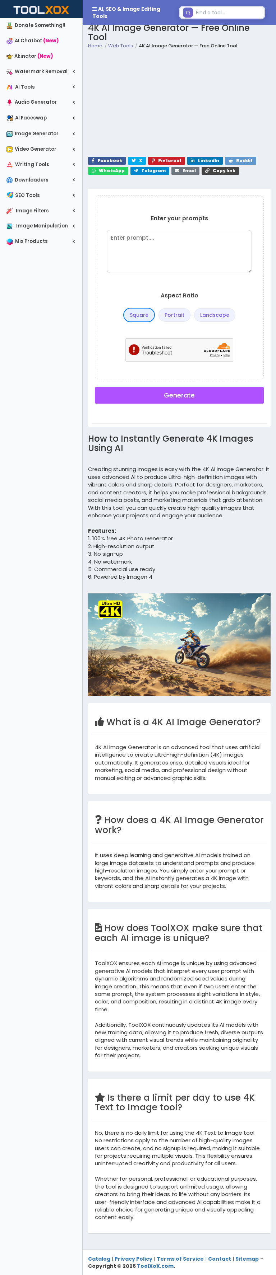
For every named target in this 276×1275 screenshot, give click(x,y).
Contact (219, 1258)
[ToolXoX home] (41, 9)
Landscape (214, 315)
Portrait (174, 315)
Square (139, 315)
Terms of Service (180, 1258)
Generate (179, 395)
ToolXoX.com (155, 1266)
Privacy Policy (133, 1258)
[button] (129, 12)
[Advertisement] (179, 103)
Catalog (99, 1258)
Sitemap (247, 1258)
